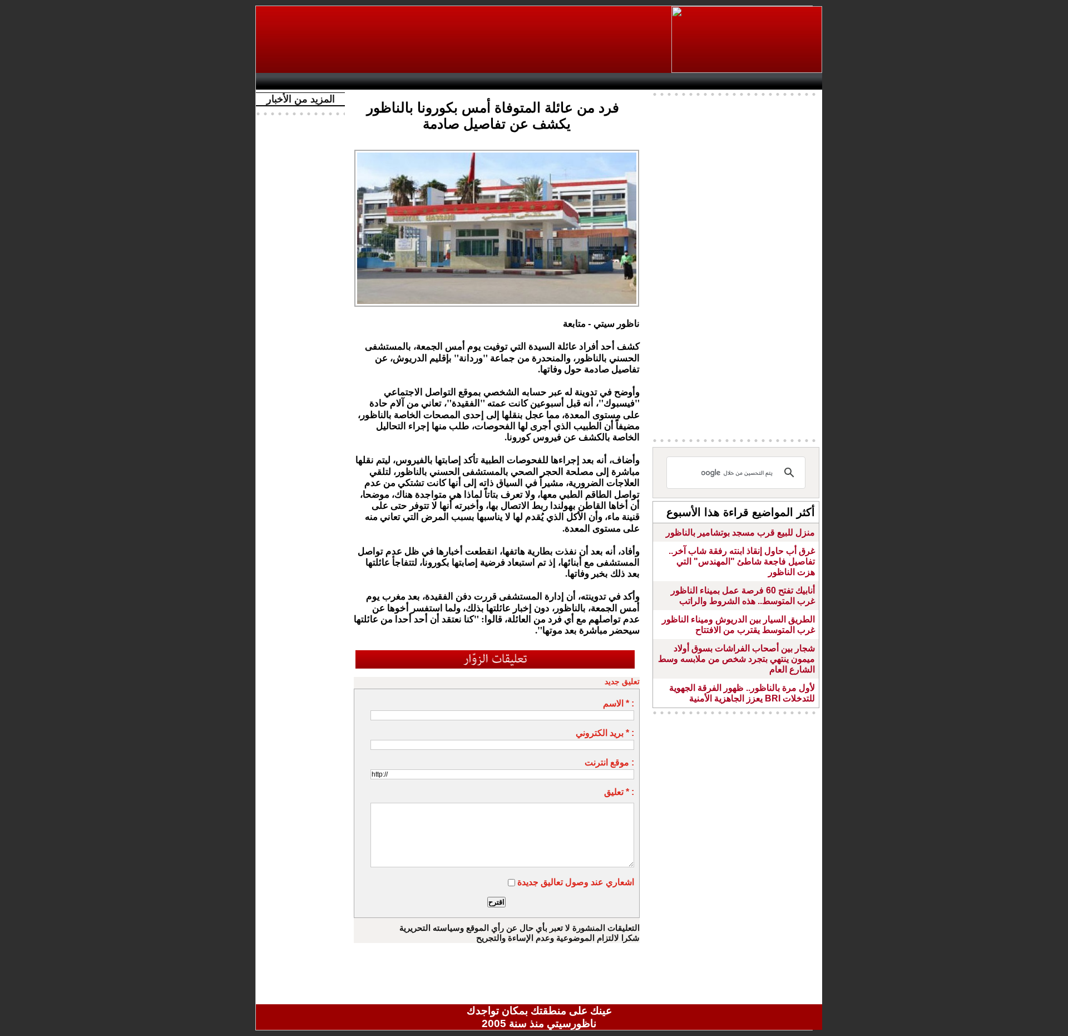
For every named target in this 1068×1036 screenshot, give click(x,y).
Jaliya (520, 81)
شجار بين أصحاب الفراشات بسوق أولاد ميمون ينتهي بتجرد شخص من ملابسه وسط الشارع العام (736, 659)
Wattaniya (563, 81)
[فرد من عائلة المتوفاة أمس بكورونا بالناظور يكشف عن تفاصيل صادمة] (496, 153)
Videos (473, 81)
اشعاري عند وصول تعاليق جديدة (575, 882)
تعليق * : (619, 792)
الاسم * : (618, 703)
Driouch (703, 81)
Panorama (417, 81)
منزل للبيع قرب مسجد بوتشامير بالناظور (740, 532)
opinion (373, 81)
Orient (605, 81)
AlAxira (337, 81)
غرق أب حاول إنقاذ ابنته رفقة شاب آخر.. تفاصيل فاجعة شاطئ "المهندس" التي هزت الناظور (742, 561)
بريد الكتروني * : (605, 733)
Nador (750, 81)
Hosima (652, 81)
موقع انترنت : (609, 762)
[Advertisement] (464, 39)
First (797, 81)
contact (293, 81)
